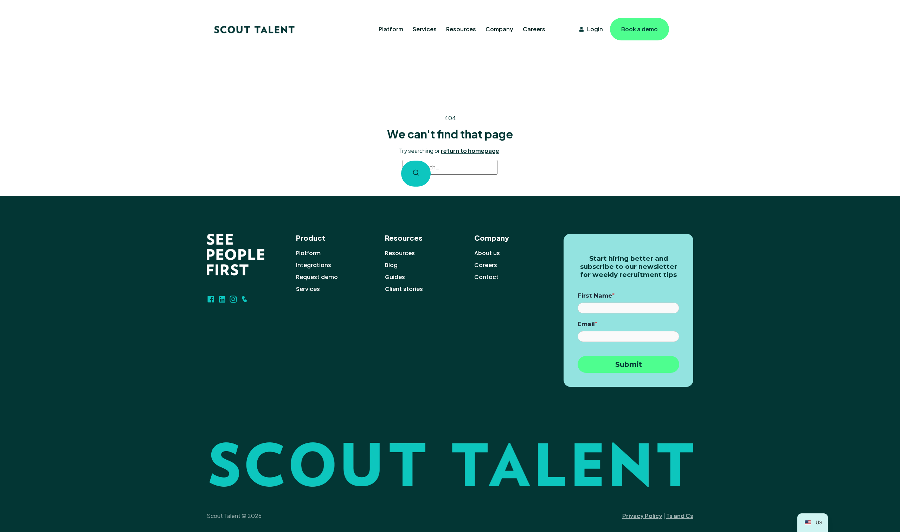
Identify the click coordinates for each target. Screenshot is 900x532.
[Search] (416, 174)
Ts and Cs (679, 515)
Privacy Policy (642, 515)
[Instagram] (233, 299)
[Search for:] (450, 167)
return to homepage (470, 150)
